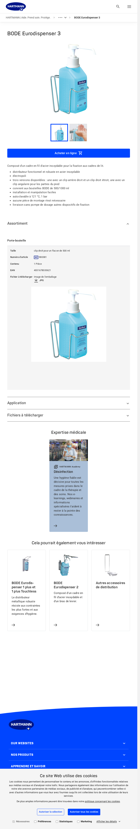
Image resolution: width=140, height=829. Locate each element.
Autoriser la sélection (50, 812)
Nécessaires (23, 821)
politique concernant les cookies (102, 801)
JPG (41, 280)
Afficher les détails (106, 821)
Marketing (86, 821)
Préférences (44, 821)
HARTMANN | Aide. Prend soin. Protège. (28, 17)
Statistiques (66, 821)
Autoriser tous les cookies (84, 812)
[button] (68, 251)
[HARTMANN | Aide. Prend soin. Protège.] (16, 6)
